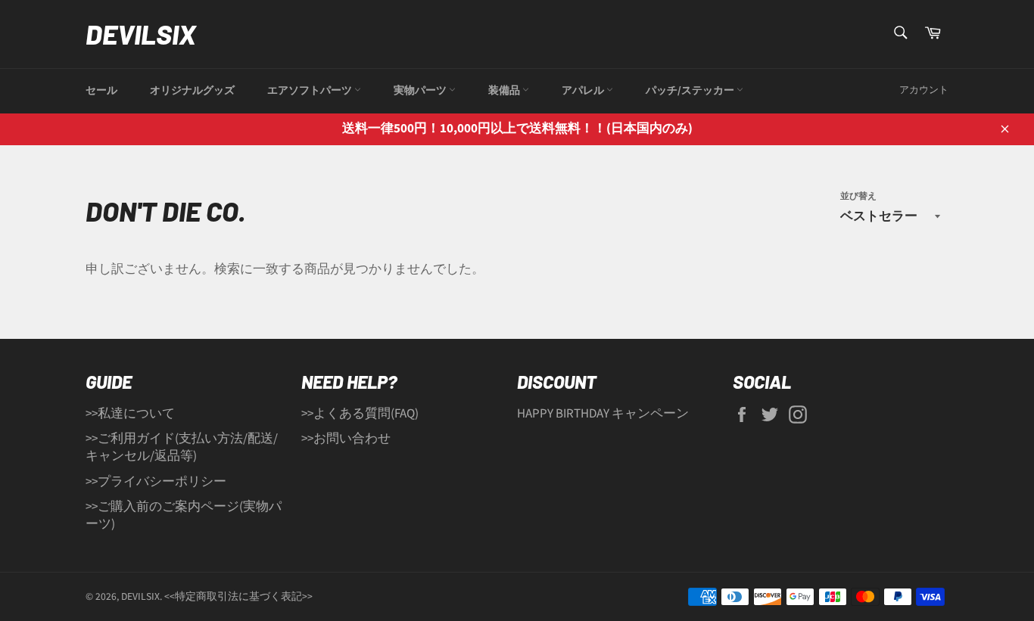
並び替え (858, 197)
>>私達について (130, 414)
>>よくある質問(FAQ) (360, 414)
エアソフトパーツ (310, 90)
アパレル (584, 90)
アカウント (923, 90)
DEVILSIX (141, 33)
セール (101, 90)
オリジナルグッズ (192, 90)
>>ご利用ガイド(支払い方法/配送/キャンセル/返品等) (182, 447)
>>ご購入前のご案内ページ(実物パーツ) (184, 515)
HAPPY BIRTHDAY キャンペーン (603, 414)
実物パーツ (421, 90)
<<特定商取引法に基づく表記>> (238, 596)
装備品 (505, 90)
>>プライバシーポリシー (156, 482)
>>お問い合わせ (346, 439)
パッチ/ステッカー (691, 90)
